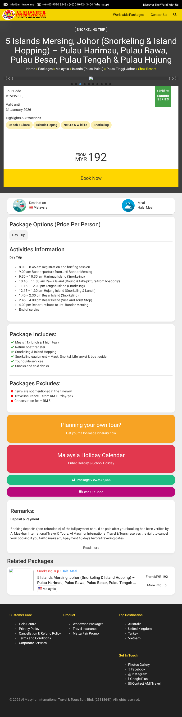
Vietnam (134, 638)
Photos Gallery (139, 664)
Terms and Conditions (35, 638)
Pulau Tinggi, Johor (121, 69)
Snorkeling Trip (48, 571)
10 (110, 84)
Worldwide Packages (128, 15)
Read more (91, 548)
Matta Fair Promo (86, 633)
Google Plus (139, 679)
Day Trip (18, 235)
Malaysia (62, 69)
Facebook (137, 669)
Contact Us (159, 15)
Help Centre (27, 624)
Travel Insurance (85, 629)
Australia (134, 624)
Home (30, 69)
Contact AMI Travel (146, 683)
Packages (45, 69)
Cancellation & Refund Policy (40, 633)
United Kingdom (140, 629)
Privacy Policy (29, 629)
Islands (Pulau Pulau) (88, 69)
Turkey (133, 633)
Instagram (139, 674)
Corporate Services (33, 643)
